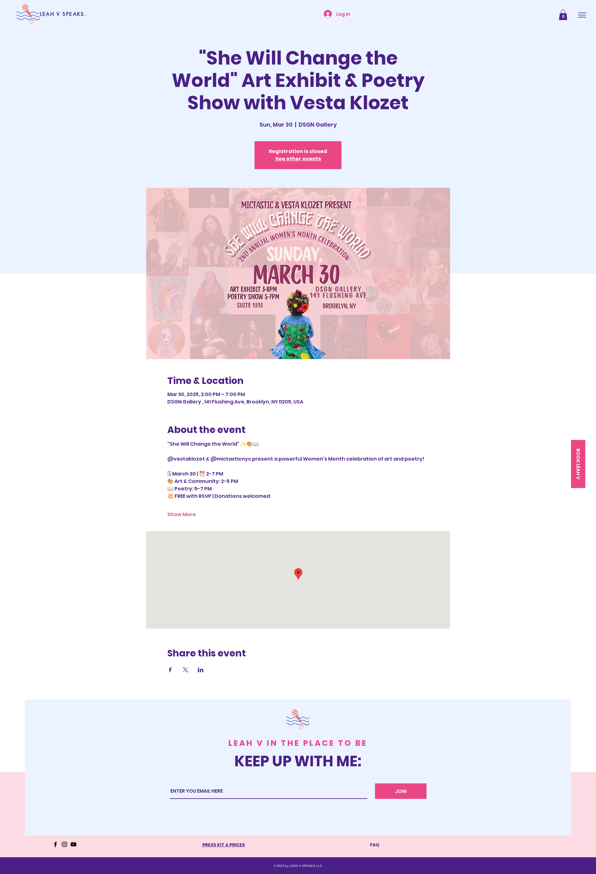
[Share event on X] (185, 669)
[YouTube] (73, 844)
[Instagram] (64, 844)
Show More (181, 514)
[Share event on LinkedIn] (201, 669)
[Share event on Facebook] (170, 669)
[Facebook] (55, 844)
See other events (298, 158)
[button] (563, 15)
